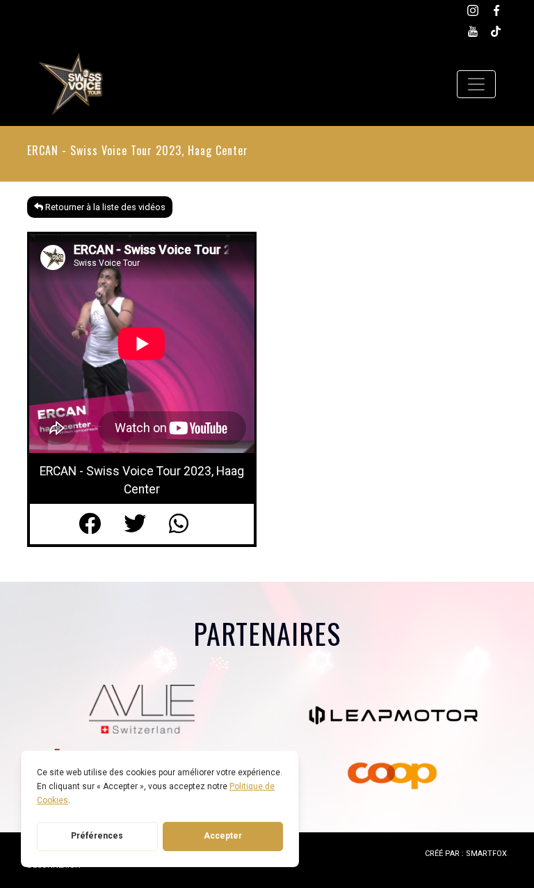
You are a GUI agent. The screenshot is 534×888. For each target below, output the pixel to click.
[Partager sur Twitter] (146, 524)
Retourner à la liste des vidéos (104, 207)
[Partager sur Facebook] (101, 524)
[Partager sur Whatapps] (187, 524)
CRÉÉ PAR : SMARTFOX (466, 853)
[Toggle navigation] (476, 84)
